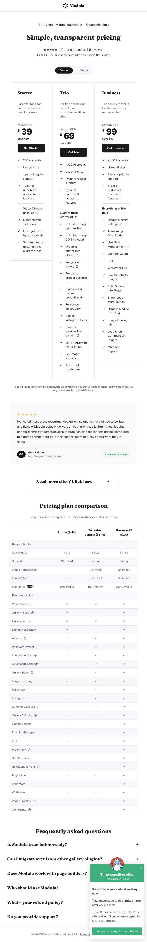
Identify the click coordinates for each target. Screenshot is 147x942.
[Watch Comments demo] (120, 340)
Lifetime (82, 70)
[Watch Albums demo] (78, 255)
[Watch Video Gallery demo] (32, 604)
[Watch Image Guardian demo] (35, 655)
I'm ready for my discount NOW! (117, 931)
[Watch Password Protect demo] (68, 282)
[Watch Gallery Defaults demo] (121, 224)
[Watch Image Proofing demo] (110, 324)
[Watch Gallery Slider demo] (77, 266)
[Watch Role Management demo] (128, 247)
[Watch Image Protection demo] (81, 297)
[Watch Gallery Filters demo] (41, 235)
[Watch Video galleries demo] (36, 213)
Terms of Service (89, 934)
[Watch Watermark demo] (125, 268)
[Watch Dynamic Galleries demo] (78, 335)
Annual (63, 70)
